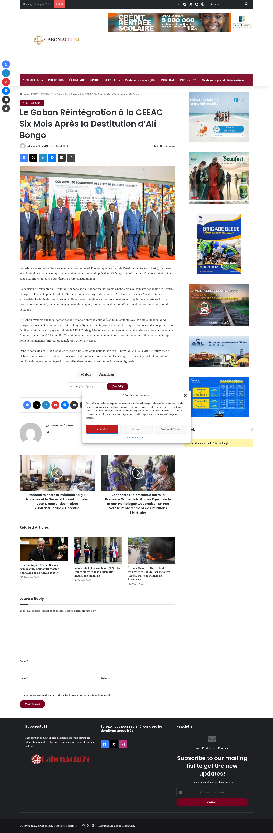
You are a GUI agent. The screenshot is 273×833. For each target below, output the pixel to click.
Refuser (136, 429)
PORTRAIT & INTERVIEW (178, 80)
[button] (185, 395)
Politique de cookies (136, 437)
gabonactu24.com (36, 146)
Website (105, 677)
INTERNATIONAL (41, 94)
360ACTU (111, 80)
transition (107, 374)
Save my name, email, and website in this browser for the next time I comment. (66, 694)
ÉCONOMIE (77, 80)
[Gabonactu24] (57, 41)
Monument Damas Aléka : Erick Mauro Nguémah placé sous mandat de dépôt (108, 4)
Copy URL (117, 386)
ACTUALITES (31, 80)
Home (25, 94)
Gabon (86, 374)
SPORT (95, 80)
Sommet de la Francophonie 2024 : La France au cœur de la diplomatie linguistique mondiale (97, 572)
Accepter (102, 429)
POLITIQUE (56, 80)
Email (24, 677)
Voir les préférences (170, 429)
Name (24, 660)
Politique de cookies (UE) (140, 80)
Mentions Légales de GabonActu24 (223, 80)
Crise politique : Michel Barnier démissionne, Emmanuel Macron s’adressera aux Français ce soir (39, 569)
